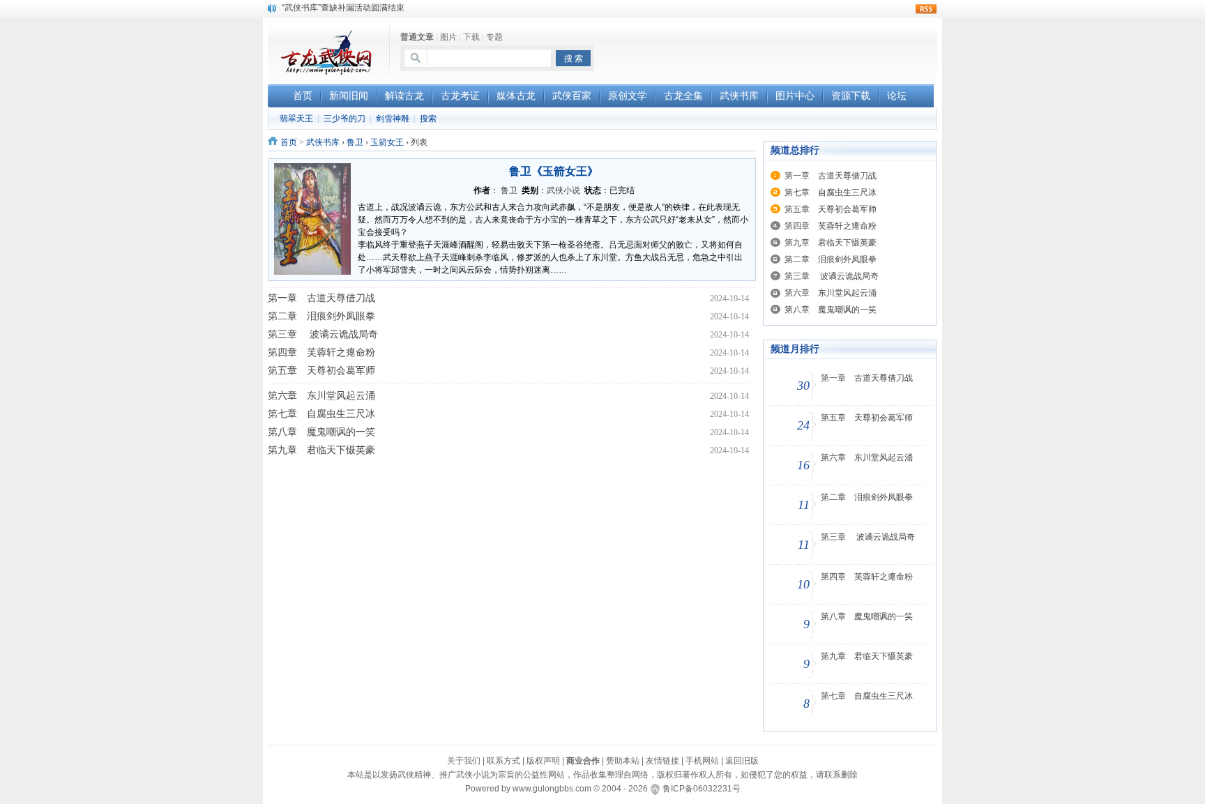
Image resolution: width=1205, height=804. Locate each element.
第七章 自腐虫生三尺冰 (321, 414)
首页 (288, 142)
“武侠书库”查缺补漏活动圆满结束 (343, 8)
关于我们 (463, 761)
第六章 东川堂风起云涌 (321, 395)
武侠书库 (323, 142)
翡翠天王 (296, 118)
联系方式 (503, 761)
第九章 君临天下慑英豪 (321, 450)
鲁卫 (355, 142)
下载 (471, 37)
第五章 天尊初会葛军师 (321, 370)
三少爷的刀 (344, 118)
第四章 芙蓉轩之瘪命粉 (321, 352)
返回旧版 (742, 761)
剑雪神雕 (392, 118)
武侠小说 (563, 190)
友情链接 (662, 761)
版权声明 (543, 761)
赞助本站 (622, 761)
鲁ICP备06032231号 (701, 789)
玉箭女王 (387, 142)
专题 (494, 37)
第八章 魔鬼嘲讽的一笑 (321, 432)
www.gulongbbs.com (552, 789)
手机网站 (702, 761)
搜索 (428, 118)
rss (926, 9)
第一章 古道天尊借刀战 (321, 298)
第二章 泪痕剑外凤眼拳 (321, 316)
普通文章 (417, 37)
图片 (448, 37)
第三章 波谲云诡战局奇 (323, 334)
